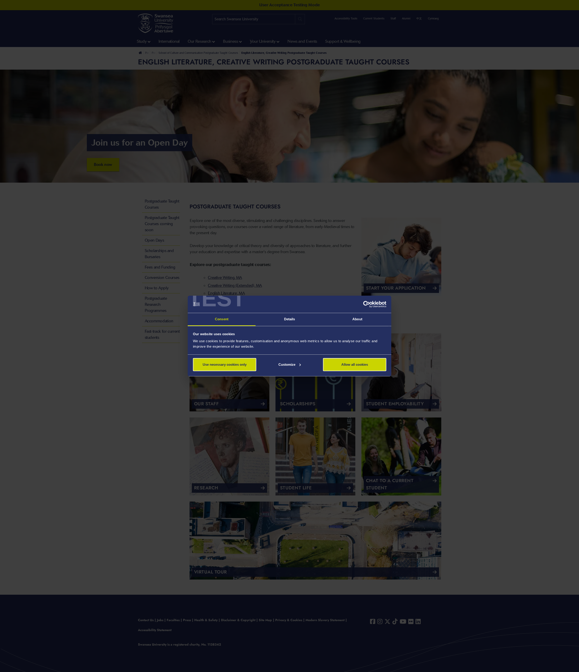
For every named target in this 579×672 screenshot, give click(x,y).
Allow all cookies (354, 364)
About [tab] (357, 319)
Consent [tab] (221, 319)
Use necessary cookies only (225, 364)
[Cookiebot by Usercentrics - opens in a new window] (366, 304)
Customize (286, 364)
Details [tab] (289, 319)
